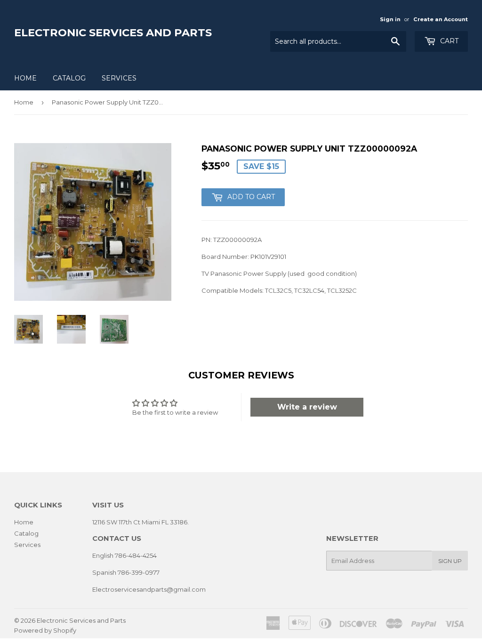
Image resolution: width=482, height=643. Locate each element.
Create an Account (440, 19)
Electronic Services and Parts (113, 32)
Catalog (69, 78)
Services (119, 78)
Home (25, 78)
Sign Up (450, 560)
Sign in (390, 19)
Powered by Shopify (45, 630)
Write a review (307, 406)
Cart (448, 41)
